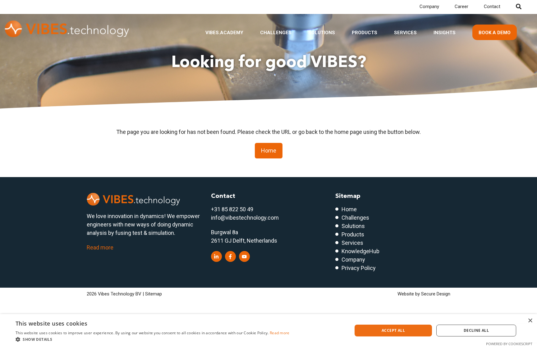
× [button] (530, 320)
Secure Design (435, 294)
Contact (492, 6)
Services (405, 32)
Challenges (275, 32)
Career (461, 6)
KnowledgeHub (360, 251)
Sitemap (153, 294)
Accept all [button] (393, 330)
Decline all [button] (476, 330)
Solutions (321, 32)
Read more (100, 247)
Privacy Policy (359, 268)
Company (429, 6)
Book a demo (495, 32)
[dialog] (268, 330)
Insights (445, 32)
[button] (153, 339)
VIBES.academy (224, 32)
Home (268, 150)
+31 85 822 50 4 (230, 209)
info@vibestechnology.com (245, 217)
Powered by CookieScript (509, 343)
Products (364, 32)
